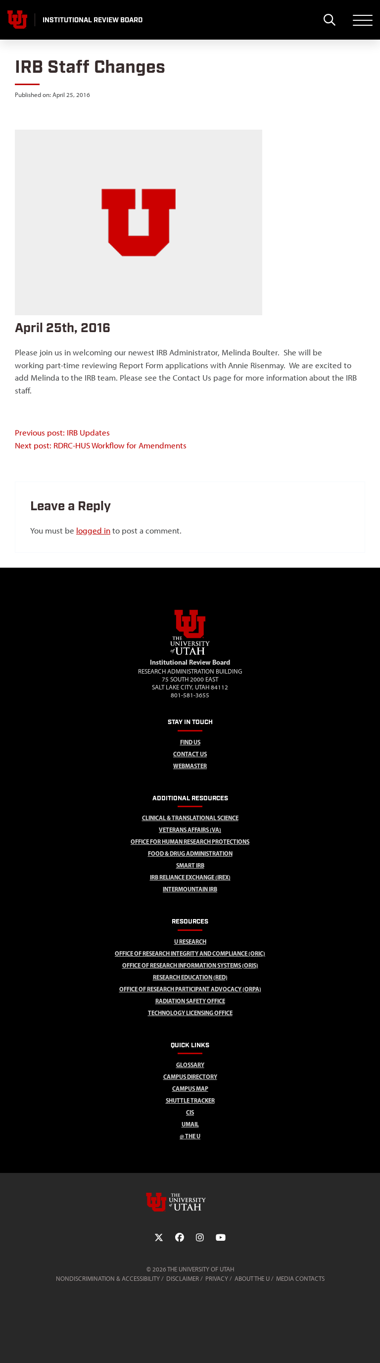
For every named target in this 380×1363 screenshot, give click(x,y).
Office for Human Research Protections (190, 841)
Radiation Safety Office (190, 1001)
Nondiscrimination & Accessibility (108, 1278)
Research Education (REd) (190, 977)
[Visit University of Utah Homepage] (17, 19)
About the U (252, 1278)
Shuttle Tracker (190, 1100)
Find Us (190, 742)
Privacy (216, 1278)
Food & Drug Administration (190, 853)
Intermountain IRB (190, 889)
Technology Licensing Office (190, 1013)
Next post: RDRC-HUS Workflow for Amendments (101, 445)
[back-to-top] (368, 1343)
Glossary (190, 1065)
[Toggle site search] (329, 20)
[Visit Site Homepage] (190, 652)
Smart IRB (190, 865)
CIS (190, 1112)
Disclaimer (182, 1278)
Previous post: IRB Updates (62, 433)
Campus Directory (190, 1076)
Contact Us (190, 754)
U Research (190, 941)
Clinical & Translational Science (190, 818)
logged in (93, 530)
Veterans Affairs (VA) (190, 829)
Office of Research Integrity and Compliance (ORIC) (190, 953)
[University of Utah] (190, 1202)
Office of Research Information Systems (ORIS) (190, 965)
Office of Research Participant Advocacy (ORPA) (190, 989)
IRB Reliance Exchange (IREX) (190, 877)
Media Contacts (300, 1278)
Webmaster (190, 766)
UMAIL (190, 1124)
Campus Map (190, 1088)
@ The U (190, 1136)
